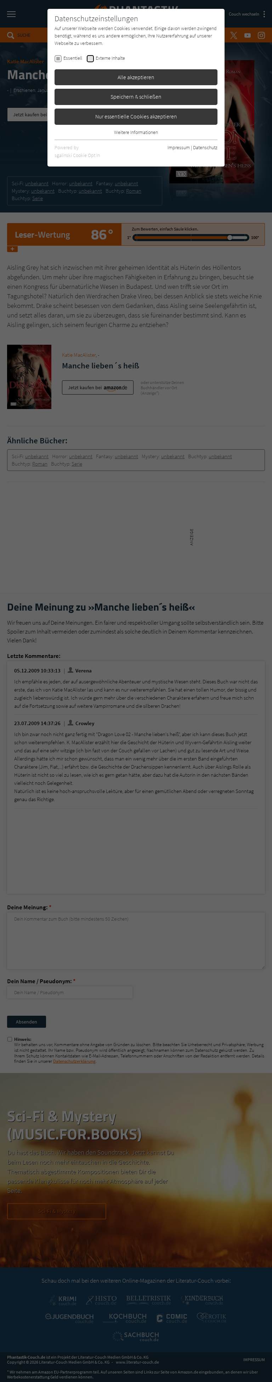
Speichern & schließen (136, 96)
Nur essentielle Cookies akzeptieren (136, 116)
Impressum (179, 147)
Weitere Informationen (136, 132)
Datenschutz (205, 147)
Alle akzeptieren (136, 77)
